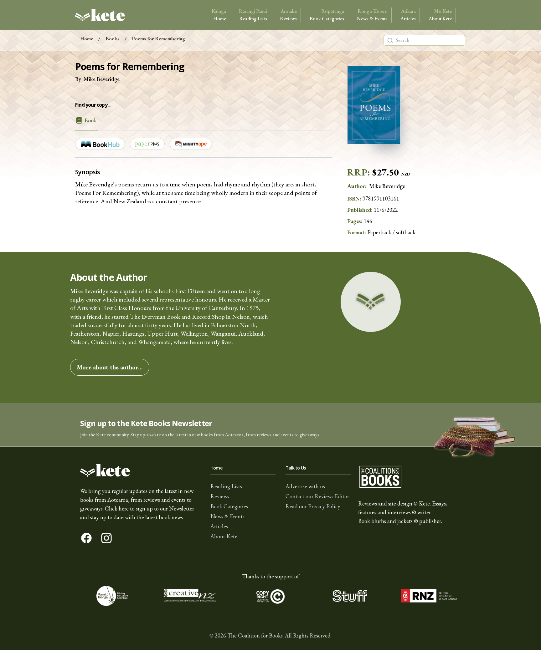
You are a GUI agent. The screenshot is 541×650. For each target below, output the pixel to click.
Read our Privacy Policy (313, 506)
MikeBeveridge (102, 79)
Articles (408, 15)
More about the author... (110, 367)
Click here (117, 508)
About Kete (440, 15)
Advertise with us (305, 486)
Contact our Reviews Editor (317, 496)
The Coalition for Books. (255, 635)
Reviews (288, 15)
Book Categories (327, 15)
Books (113, 38)
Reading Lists (253, 15)
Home (219, 15)
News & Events (372, 15)
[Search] (390, 40)
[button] (270, 425)
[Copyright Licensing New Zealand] (271, 596)
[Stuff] (349, 596)
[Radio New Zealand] (429, 596)
